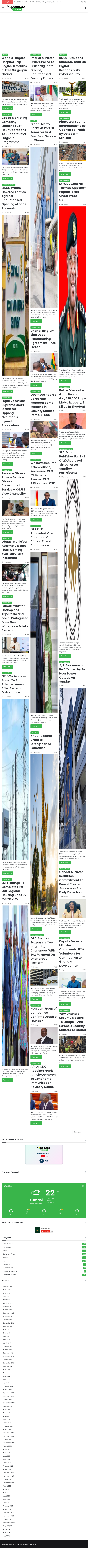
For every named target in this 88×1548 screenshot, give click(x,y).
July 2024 (6, 1369)
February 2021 (8, 1506)
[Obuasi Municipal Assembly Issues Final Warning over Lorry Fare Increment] (15, 572)
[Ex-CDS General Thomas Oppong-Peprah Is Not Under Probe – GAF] (72, 286)
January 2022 (7, 1469)
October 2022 (7, 1439)
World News (7, 1247)
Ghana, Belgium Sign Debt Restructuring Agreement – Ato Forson (43, 339)
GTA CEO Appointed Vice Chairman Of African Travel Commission (41, 537)
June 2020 (6, 1532)
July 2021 (6, 1489)
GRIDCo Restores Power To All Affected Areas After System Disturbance (14, 684)
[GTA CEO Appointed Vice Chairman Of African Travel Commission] (44, 632)
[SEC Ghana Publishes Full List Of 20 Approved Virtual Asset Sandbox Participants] (72, 559)
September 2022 (8, 1443)
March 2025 (7, 1343)
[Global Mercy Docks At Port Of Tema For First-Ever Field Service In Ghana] (44, 227)
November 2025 (8, 1316)
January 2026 (8, 1310)
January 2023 (8, 1429)
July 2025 (6, 1330)
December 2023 (8, 1393)
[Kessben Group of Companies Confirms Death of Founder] (44, 1035)
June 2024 (6, 1373)
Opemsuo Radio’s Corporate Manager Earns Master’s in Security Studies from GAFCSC (43, 405)
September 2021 (8, 1483)
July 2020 (6, 1529)
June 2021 (6, 1492)
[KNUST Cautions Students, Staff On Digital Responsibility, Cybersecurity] (72, 88)
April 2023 (6, 1419)
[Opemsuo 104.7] (16, 8)
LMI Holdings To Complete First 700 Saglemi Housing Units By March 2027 (14, 891)
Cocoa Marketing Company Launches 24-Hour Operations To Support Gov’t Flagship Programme (46, 2)
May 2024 (6, 1376)
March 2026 (7, 1303)
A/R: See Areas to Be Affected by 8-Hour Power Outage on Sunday (72, 673)
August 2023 (7, 1406)
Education (63, 54)
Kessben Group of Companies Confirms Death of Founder (43, 1015)
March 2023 (7, 1423)
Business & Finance (8, 184)
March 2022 (7, 1463)
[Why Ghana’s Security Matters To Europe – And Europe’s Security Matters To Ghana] (72, 1044)
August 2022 (7, 1446)
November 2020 (8, 1516)
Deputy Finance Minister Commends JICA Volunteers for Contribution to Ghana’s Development (71, 953)
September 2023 (9, 1403)
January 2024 (8, 1389)
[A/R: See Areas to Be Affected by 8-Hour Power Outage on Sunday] (72, 768)
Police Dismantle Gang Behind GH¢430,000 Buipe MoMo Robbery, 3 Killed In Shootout (72, 398)
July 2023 (6, 1409)
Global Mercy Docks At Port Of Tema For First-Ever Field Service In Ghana (43, 132)
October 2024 (8, 1359)
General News (36, 54)
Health (5, 54)
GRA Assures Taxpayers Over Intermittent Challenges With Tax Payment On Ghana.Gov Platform (42, 950)
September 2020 (9, 1522)
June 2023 (6, 1413)
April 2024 (6, 1379)
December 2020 (8, 1512)
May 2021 (6, 1496)
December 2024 (8, 1353)
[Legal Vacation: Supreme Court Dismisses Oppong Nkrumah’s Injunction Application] (15, 440)
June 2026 (6, 1293)
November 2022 (8, 1436)
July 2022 (6, 1449)
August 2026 (7, 1286)
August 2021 (7, 1486)
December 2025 (8, 1313)
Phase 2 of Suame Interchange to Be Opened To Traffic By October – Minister (72, 130)
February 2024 (8, 1386)
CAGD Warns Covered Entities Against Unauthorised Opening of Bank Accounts (14, 198)
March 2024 (7, 1383)
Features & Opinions (10, 1271)
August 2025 (7, 1326)
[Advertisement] (44, 37)
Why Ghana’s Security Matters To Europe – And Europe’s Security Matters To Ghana (72, 1022)
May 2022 (6, 1456)
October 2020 (8, 1519)
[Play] (41, 1160)
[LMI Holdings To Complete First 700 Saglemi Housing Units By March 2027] (15, 985)
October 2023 (8, 1399)
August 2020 (7, 1526)
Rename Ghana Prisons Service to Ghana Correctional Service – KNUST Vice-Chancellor (14, 483)
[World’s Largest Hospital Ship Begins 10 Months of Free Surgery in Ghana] (15, 89)
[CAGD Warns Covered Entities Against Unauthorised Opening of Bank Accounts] (15, 295)
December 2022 (8, 1433)
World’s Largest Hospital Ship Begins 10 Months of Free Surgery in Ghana (14, 66)
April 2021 (6, 1499)
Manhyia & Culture (9, 1274)
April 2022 (6, 1459)
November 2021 (8, 1476)
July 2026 (6, 1290)
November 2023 (8, 1396)
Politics (5, 1257)
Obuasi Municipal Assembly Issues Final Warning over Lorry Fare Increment (15, 550)
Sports (5, 1250)
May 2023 (6, 1416)
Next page (77, 1132)
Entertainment (8, 1268)
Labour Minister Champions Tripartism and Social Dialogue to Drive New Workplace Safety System (15, 618)
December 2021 (8, 1473)
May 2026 (6, 1296)
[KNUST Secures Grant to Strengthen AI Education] (44, 834)
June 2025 (6, 1333)
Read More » (7, 108)
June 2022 (6, 1453)
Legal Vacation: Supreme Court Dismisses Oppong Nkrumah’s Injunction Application (13, 413)
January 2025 (7, 1349)
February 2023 (8, 1426)
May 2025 (6, 1336)
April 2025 (6, 1340)
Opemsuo (33, 1544)
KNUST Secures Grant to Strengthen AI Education (41, 742)
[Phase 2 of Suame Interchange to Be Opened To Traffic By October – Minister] (72, 152)
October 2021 (7, 1479)
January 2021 (7, 1509)
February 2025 (8, 1346)
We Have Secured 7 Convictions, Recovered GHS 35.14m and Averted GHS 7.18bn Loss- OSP (43, 473)
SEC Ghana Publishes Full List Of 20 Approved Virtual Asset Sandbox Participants (72, 462)
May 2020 (6, 1536)
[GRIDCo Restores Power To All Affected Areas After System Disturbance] (15, 779)
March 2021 (7, 1502)
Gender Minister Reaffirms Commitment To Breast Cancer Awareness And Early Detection (71, 882)
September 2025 (8, 1323)
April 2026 (6, 1300)
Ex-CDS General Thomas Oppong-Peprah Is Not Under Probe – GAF (72, 192)
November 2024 (8, 1356)
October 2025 (7, 1320)
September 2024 (9, 1363)
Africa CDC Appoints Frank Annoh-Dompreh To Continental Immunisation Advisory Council (43, 1077)
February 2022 (8, 1466)
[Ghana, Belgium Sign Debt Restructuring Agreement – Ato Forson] (44, 362)
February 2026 (8, 1306)
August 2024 (7, 1366)
